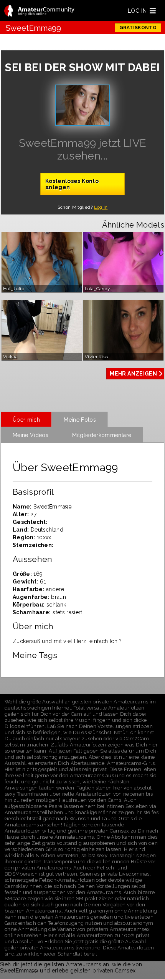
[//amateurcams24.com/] (39, 11)
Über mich (26, 420)
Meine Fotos (80, 420)
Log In (100, 207)
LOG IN (137, 11)
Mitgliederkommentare (101, 435)
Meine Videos (30, 435)
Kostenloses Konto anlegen (72, 184)
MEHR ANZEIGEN (133, 374)
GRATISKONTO (138, 27)
